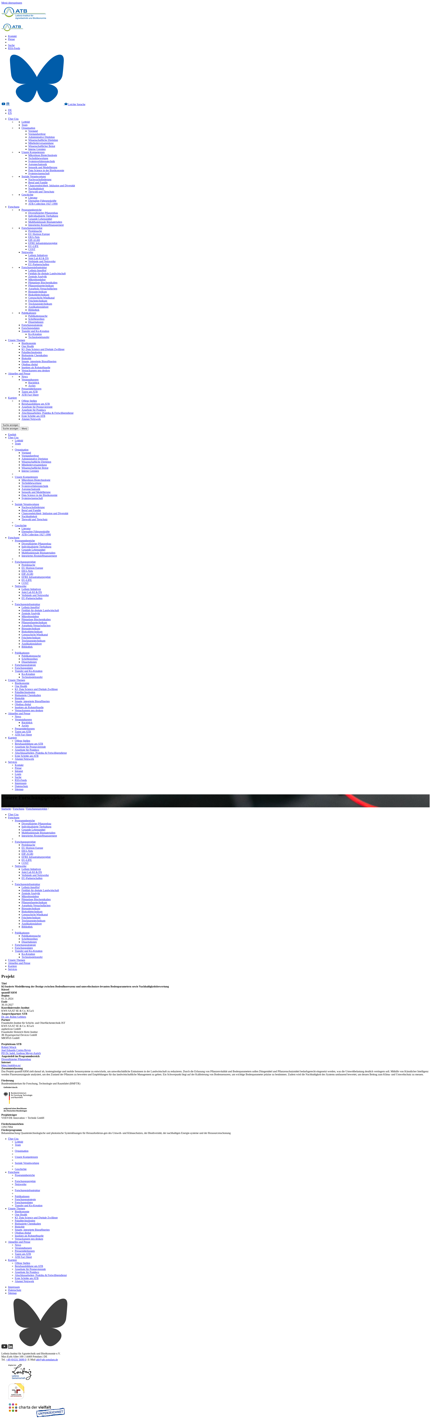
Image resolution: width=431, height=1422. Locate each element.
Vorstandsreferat (36, 134)
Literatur (32, 197)
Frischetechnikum (37, 300)
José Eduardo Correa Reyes (16, 1050)
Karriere (12, 397)
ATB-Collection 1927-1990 (43, 203)
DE (10, 110)
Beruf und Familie (38, 182)
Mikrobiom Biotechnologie (42, 155)
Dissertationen (35, 322)
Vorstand (33, 131)
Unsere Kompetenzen (33, 152)
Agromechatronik (37, 164)
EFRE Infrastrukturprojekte (42, 243)
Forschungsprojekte (32, 228)
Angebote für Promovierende (37, 406)
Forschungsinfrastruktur (34, 267)
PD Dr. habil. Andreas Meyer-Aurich (21, 1053)
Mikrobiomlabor (37, 279)
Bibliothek (33, 309)
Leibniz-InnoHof (37, 270)
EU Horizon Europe (39, 234)
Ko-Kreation (35, 334)
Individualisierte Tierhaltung (43, 215)
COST (31, 249)
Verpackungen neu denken (36, 370)
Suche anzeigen (10, 425)
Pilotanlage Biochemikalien (42, 282)
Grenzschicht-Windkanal (41, 297)
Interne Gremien (37, 149)
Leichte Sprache (76, 104)
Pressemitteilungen (31, 388)
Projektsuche (35, 231)
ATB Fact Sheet (30, 394)
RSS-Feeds (14, 48)
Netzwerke (27, 252)
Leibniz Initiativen (38, 255)
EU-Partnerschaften (38, 264)
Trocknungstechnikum (40, 303)
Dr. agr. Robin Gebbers (13, 1016)
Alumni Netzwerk (31, 419)
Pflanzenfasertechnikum (41, 285)
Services (12, 762)
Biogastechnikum (37, 291)
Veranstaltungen (30, 379)
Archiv (32, 385)
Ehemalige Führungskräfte (42, 200)
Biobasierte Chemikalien (35, 355)
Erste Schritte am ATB (33, 416)
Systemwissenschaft (38, 173)
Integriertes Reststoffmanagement (46, 225)
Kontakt (12, 36)
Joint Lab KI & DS (38, 258)
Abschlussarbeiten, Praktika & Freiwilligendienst (47, 413)
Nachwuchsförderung (39, 179)
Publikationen (29, 312)
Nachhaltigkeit (36, 188)
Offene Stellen (29, 400)
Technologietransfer (38, 337)
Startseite (6, 808)
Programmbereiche (32, 209)
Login (18, 774)
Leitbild (26, 121)
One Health (28, 346)
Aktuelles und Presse (19, 373)
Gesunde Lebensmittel (40, 218)
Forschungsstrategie (32, 325)
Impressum (20, 783)
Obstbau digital (30, 364)
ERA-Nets (34, 237)
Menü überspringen (11, 2)
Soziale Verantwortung (34, 176)
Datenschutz (21, 786)
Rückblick (33, 382)
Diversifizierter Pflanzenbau (43, 212)
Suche (11, 45)
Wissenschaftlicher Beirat (41, 146)
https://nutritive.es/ (11, 1065)
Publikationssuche (37, 315)
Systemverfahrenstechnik (41, 161)
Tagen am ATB (30, 391)
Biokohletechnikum (38, 294)
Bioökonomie (29, 343)
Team (24, 124)
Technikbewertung (38, 158)
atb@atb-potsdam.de (47, 1359)
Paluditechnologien (32, 352)
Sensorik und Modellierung (42, 167)
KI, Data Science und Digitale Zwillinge (43, 349)
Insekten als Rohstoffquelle (36, 367)
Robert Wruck (8, 1047)
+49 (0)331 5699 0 (16, 1359)
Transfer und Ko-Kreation (35, 331)
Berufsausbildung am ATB (36, 403)
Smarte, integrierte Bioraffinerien (39, 361)
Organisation (28, 128)
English (12, 434)
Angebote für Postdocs (34, 409)
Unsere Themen (16, 340)
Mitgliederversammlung (41, 143)
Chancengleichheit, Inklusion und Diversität (51, 185)
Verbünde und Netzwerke (42, 261)
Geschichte (27, 194)
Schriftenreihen (36, 319)
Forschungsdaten (31, 328)
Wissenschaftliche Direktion (43, 140)
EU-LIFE (33, 246)
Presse (11, 39)
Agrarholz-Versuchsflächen (42, 288)
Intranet (19, 771)
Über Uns (13, 118)
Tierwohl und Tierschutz (41, 191)
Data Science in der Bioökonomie (46, 170)
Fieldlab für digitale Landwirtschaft (47, 273)
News (25, 376)
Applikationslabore (38, 306)
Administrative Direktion (41, 137)
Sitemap (19, 789)
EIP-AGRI (34, 240)
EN (10, 113)
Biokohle (26, 358)
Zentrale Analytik (37, 276)
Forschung (13, 206)
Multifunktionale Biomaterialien (45, 221)
